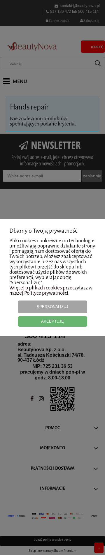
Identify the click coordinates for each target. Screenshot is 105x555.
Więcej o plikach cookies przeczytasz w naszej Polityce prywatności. (50, 290)
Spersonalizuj (52, 307)
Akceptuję (52, 321)
